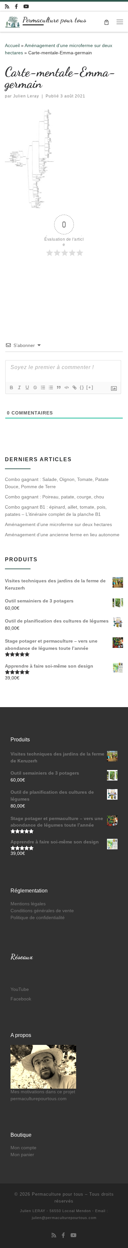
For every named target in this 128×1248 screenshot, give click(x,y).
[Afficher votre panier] (106, 22)
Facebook (21, 998)
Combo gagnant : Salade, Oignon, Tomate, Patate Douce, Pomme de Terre (57, 483)
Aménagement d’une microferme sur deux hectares (58, 524)
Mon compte (23, 1147)
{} (82, 387)
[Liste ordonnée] (43, 387)
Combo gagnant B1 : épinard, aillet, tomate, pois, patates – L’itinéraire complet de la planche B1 (56, 510)
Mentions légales (28, 903)
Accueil (12, 45)
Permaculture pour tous (57, 1194)
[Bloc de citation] (58, 387)
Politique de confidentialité (38, 917)
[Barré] (35, 387)
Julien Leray (26, 96)
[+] (90, 387)
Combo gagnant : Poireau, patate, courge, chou (54, 496)
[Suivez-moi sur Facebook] (16, 6)
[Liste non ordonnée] (50, 387)
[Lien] (74, 387)
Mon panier (22, 1154)
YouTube (20, 989)
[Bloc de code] (66, 387)
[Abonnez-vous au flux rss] (7, 6)
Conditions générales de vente (42, 910)
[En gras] (11, 387)
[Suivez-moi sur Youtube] (26, 6)
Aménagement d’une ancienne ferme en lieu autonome (62, 534)
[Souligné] (27, 387)
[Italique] (19, 387)
